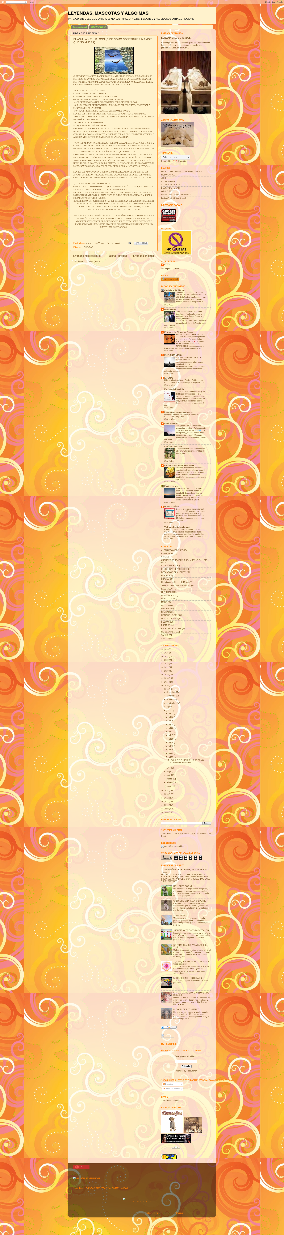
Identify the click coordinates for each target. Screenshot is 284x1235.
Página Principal (117, 255)
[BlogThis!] (137, 243)
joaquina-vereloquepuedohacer (178, 412)
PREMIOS (165, 625)
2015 (166, 689)
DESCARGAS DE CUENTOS (174, 572)
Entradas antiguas (144, 255)
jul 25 (171, 724)
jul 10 (171, 750)
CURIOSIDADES (168, 566)
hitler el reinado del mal (174, 380)
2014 (166, 791)
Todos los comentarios (175, 1089)
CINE (163, 557)
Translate (182, 161)
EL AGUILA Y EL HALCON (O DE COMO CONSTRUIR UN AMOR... (186, 761)
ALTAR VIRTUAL (168, 182)
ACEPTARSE (179, 916)
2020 (166, 671)
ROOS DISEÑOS (171, 507)
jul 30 (171, 717)
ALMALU (168, 265)
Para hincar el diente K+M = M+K (179, 466)
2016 (166, 685)
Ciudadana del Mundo (174, 290)
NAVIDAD (165, 612)
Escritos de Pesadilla (174, 389)
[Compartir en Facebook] (143, 243)
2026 (166, 649)
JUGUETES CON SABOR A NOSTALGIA (191, 930)
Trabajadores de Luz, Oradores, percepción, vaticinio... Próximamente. (191, 427)
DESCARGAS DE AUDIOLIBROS (175, 569)
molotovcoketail (152, 1213)
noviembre (171, 696)
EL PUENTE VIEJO (173, 355)
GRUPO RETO (167, 191)
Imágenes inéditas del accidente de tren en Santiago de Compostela (181, 415)
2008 (166, 812)
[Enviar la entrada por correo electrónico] (130, 243)
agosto (170, 707)
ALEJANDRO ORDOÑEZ (172, 550)
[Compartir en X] (140, 243)
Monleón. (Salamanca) (185, 293)
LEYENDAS (88, 247)
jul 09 (171, 753)
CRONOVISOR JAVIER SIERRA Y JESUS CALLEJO (184, 560)
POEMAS (165, 622)
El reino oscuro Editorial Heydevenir (190, 449)
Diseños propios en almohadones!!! (190, 509)
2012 (166, 798)
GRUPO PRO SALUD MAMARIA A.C (177, 195)
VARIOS (164, 635)
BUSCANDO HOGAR (170, 188)
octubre (170, 700)
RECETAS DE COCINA (171, 629)
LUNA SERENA (171, 424)
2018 (166, 678)
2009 (166, 809)
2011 (166, 801)
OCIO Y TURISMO (169, 619)
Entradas (169, 1084)
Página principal (80, 27)
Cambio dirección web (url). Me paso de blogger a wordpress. (190, 393)
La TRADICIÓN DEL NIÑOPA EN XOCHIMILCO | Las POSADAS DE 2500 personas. (190, 980)
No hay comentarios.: (116, 243)
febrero (170, 782)
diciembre (171, 692)
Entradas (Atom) (93, 261)
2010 (166, 805)
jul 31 (171, 714)
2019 (166, 675)
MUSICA (165, 605)
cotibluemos (170, 309)
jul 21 (171, 732)
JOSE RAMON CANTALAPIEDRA (176, 586)
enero (169, 786)
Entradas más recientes (87, 255)
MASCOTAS (166, 599)
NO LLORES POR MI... (183, 886)
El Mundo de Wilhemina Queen (178, 332)
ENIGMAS (168, 378)
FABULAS (165, 576)
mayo (169, 772)
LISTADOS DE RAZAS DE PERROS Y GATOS (181, 171)
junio (169, 768)
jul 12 (171, 746)
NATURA (165, 609)
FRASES (165, 579)
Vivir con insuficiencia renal (177, 527)
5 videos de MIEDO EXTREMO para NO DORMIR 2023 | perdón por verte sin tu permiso (190, 337)
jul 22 (171, 728)
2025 (166, 653)
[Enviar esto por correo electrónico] (135, 243)
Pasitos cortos (171, 486)
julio (169, 710)
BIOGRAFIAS (167, 554)
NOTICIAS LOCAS (169, 615)
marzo (169, 779)
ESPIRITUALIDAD (98, 27)
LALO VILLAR (167, 589)
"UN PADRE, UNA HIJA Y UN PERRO (189, 901)
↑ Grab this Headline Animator (142, 1202)
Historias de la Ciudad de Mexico (175, 582)
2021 (166, 667)
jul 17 (171, 735)
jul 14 (171, 743)
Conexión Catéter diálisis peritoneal (179, 530)
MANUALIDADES (168, 596)
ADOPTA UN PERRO (170, 185)
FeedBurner (192, 1071)
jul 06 (171, 757)
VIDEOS (165, 639)
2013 (166, 794)
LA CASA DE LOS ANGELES (174, 198)
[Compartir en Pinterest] (146, 243)
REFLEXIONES (168, 632)
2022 (166, 664)
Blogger (179, 1213)
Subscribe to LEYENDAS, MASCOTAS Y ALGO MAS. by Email (100, 1188)
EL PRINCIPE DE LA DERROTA (189, 357)
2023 (166, 660)
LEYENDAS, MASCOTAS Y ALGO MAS (108, 13)
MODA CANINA (168, 175)
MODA (164, 602)
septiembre (172, 703)
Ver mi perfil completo (170, 269)
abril (169, 775)
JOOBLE (165, 178)
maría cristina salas (173, 446)
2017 (166, 682)
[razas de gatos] (176, 1150)
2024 (166, 657)
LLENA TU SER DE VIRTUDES (187, 1009)
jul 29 (171, 721)
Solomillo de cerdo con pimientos (189, 468)
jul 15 (171, 739)
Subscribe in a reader (170, 1101)
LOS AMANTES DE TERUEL (176, 38)
